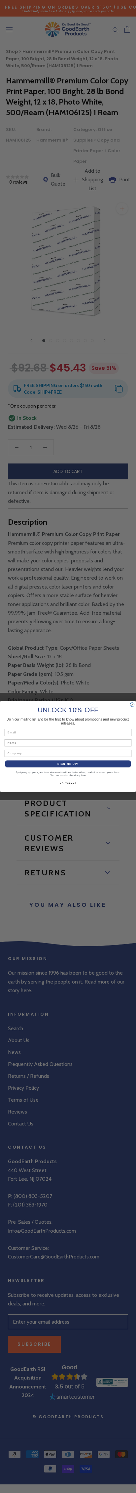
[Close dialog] (132, 705)
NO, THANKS (68, 783)
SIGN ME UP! (68, 763)
